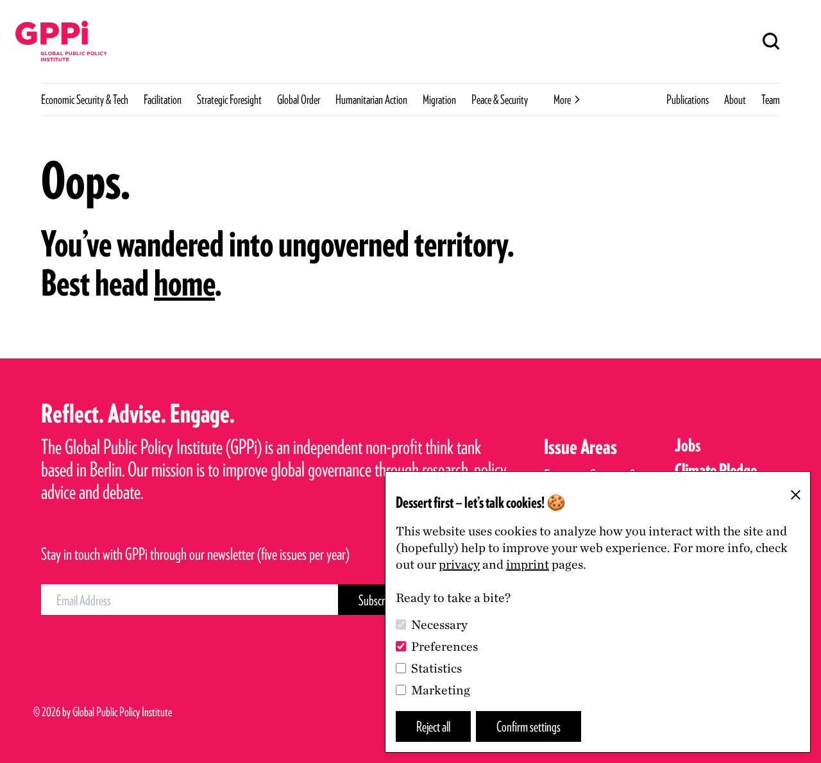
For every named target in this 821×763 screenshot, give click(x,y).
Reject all (433, 726)
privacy (459, 564)
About (735, 99)
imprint (527, 564)
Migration (439, 99)
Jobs (688, 445)
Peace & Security (499, 99)
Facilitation (163, 99)
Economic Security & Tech (84, 99)
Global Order (298, 99)
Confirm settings (528, 726)
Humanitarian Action (371, 99)
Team (770, 99)
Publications (687, 99)
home (184, 282)
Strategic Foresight (229, 99)
